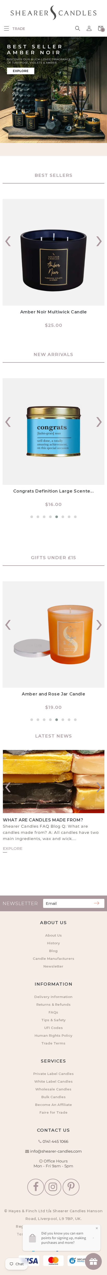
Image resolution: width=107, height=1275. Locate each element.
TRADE (18, 28)
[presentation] (8, 239)
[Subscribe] (96, 903)
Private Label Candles (53, 1074)
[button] (6, 28)
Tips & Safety (53, 1020)
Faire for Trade (53, 1112)
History (53, 943)
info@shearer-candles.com (56, 1151)
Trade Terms (53, 1043)
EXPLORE (12, 848)
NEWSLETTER (20, 903)
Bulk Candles (53, 1097)
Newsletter (53, 966)
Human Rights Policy (53, 1035)
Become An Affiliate (53, 1105)
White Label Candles (53, 1081)
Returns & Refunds (53, 1004)
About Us (53, 935)
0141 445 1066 (55, 1141)
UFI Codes (53, 1028)
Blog (53, 951)
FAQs (53, 1012)
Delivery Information (53, 997)
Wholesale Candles (53, 1089)
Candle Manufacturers (53, 958)
